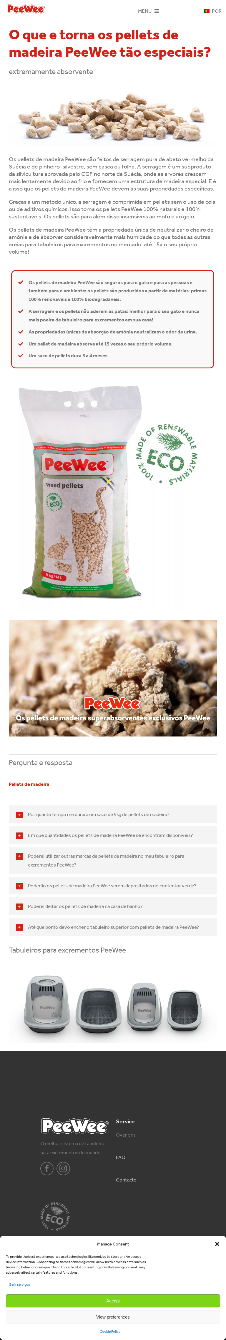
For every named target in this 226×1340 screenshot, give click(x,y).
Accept (113, 1300)
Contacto (126, 1180)
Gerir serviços (19, 1284)
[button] (217, 1244)
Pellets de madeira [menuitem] (29, 784)
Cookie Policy (110, 1331)
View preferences (113, 1316)
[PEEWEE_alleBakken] (113, 968)
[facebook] (47, 1168)
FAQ (120, 1157)
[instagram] (63, 1168)
